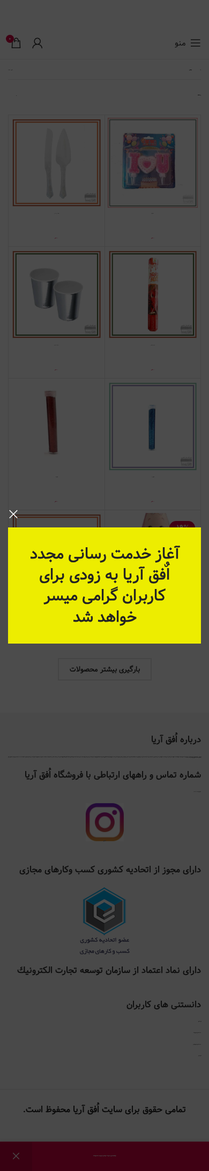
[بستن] (13, 514)
